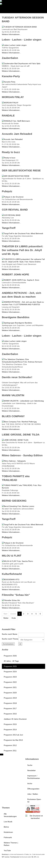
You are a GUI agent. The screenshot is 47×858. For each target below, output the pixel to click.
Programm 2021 (10, 687)
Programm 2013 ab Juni (13, 735)
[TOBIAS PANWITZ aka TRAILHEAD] (23, 486)
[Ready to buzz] (8, 157)
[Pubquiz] (12, 197)
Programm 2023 (10, 677)
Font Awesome (14, 857)
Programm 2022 (10, 682)
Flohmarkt (8, 837)
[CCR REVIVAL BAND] (11, 215)
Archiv (29, 783)
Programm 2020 (10, 693)
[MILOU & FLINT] (17, 561)
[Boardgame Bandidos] (17, 323)
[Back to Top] (1, 754)
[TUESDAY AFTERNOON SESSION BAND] (19, 27)
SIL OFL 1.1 (35, 857)
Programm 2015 (10, 724)
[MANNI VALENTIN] (23, 401)
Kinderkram (8, 832)
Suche (29, 765)
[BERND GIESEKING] (18, 506)
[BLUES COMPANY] (19, 422)
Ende (14, 618)
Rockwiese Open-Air (34, 800)
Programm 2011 (10, 751)
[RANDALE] (16, 121)
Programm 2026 (10, 656)
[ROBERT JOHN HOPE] (20, 280)
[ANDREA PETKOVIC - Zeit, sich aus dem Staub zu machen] (23, 303)
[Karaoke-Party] (8, 82)
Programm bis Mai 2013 (13, 740)
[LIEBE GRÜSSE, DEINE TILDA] (15, 440)
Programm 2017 (10, 708)
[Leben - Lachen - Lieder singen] (14, 45)
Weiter (6, 618)
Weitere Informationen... (11, 34)
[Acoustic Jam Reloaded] (12, 139)
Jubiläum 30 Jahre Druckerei (15, 719)
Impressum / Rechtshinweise (33, 777)
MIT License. (6, 857)
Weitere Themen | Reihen (11, 844)
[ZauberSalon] (21, 63)
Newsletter (31, 770)
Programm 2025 (10, 666)
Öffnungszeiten (33, 789)
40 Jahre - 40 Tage (11, 661)
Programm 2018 (10, 703)
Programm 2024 (10, 672)
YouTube (7, 850)
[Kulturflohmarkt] (10, 579)
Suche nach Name (9, 634)
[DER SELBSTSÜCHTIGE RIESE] (15, 176)
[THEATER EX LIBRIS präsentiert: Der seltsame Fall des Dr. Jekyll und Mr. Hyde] (23, 260)
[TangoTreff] (22, 233)
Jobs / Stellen (32, 794)
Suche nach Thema (10, 639)
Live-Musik (8, 822)
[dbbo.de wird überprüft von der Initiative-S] (35, 817)
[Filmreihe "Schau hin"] (11, 600)
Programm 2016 (10, 714)
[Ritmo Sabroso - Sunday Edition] (14, 461)
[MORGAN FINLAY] (10, 102)
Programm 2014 (10, 730)
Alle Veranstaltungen (10, 815)
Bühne (6, 827)
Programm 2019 (10, 698)
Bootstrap (5, 854)
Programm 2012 (10, 745)
